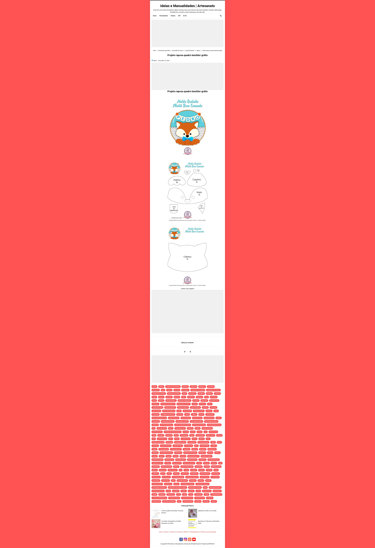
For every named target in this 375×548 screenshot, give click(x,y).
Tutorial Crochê (199, 498)
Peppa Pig (163, 470)
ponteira (176, 473)
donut (170, 428)
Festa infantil (200, 435)
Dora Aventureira (180, 428)
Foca (170, 438)
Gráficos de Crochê (158, 442)
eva (206, 432)
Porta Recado (204, 477)
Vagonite (197, 501)
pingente (193, 470)
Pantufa (214, 463)
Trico (190, 494)
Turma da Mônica (216, 494)
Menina (210, 452)
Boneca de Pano (171, 400)
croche (201, 414)
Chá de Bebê (187, 411)
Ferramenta (184, 435)
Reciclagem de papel (202, 484)
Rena (205, 487)
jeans (219, 442)
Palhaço (206, 463)
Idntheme (211, 544)
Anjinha (169, 390)
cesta (179, 411)
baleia (154, 397)
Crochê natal (209, 414)
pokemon (155, 473)
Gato (208, 438)
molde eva (202, 459)
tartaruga (161, 494)
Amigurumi (156, 390)
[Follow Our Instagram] (185, 539)
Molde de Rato (192, 459)
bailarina (217, 393)
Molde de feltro (180, 459)
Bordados (155, 404)
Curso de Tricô (197, 418)
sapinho (191, 491)
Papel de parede (166, 466)
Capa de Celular (195, 407)
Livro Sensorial (163, 449)
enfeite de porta (157, 432)
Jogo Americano (166, 445)
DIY (153, 428)
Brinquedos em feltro (184, 404)
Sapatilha (175, 491)
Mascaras (202, 452)
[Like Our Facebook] (181, 539)
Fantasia (160, 435)
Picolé (186, 470)
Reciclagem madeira (195, 487)
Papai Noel (156, 466)
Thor (178, 494)
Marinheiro (178, 452)
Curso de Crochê (173, 418)
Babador (209, 393)
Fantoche (169, 435)
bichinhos (191, 397)
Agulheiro (193, 386)
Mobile (176, 456)
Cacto (209, 404)
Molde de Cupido (157, 459)
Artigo (184, 393)
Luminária (186, 449)
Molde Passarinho (213, 459)
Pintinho (209, 470)
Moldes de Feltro (157, 463)
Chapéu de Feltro (199, 411)
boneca (161, 400)
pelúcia (155, 470)
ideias (213, 442)
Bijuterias (199, 397)
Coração (179, 414)
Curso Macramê (209, 418)
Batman (177, 397)
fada (154, 435)
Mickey (155, 456)
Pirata (216, 470)
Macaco (194, 449)
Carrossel (213, 407)
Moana (169, 456)
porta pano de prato (192, 477)
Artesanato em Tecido (213, 390)
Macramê (202, 449)
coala (216, 411)
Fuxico (194, 438)
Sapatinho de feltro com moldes (207, 510)
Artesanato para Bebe (159, 393)
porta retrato (215, 477)
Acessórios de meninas (173, 386)
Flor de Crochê (162, 438)
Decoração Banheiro (167, 421)
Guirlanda (169, 442)
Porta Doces (166, 477)
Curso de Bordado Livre (159, 418)
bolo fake (213, 397)
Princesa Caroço (182, 480)
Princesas (193, 480)
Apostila (177, 390)
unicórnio (209, 498)
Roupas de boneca (215, 487)
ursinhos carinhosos (169, 501)
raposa (176, 484)
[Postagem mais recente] (185, 351)
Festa (191, 435)
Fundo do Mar (186, 438)
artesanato (185, 390)
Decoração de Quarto (211, 421)
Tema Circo (171, 494)
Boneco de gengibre (184, 400)
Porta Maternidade (178, 477)
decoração (156, 421)
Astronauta (192, 393)
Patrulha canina (216, 466)
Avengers (201, 393)
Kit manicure (188, 445)
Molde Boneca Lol (193, 456)
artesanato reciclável (174, 393)
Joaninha (155, 445)
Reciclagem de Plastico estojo (177, 487)
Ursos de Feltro (187, 501)
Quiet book (168, 484)
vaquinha (206, 501)
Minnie (161, 456)
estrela (199, 432)
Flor (154, 438)
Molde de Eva (169, 459)
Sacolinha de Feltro (158, 491)
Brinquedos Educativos (168, 404)
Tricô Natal (198, 494)
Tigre (184, 494)
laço (196, 445)
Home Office (191, 442)
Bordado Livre (214, 400)
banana (161, 397)
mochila (183, 456)
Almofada (211, 386)
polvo (162, 473)
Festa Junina (210, 435)
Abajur (154, 386)
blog (206, 397)
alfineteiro (202, 386)
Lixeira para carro (176, 449)
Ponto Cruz (185, 473)
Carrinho (205, 407)
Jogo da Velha (178, 445)
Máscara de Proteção (190, 452)
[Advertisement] (187, 33)
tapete (154, 494)
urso (179, 501)
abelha (161, 386)
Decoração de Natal (196, 421)
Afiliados (185, 386)
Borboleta (204, 400)
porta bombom (205, 473)
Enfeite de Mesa (207, 428)
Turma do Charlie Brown (159, 498)
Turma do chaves (174, 498)
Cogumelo (155, 414)
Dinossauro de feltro (199, 425)
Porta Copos (156, 477)
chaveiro (209, 411)
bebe (183, 397)
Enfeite (198, 428)
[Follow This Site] (190, 539)
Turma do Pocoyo (187, 498)
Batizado (169, 397)
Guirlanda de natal (180, 442)
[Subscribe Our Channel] (194, 539)
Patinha (207, 466)
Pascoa (176, 466)
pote (173, 480)
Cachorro (202, 404)
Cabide (195, 404)
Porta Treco (165, 480)
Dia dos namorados (166, 425)
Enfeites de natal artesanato (172, 432)
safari (168, 491)
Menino (217, 452)
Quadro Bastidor (157, 484)
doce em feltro (162, 428)
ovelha (199, 463)
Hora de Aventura (203, 442)
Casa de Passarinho (168, 411)
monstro (167, 463)
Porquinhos (194, 473)
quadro (208, 480)
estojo (193, 432)
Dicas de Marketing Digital (182, 425)
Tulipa (206, 494)
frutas (177, 438)
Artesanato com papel (198, 390)
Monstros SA (177, 463)
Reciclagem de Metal (187, 484)
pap (220, 463)
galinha (202, 438)
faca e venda (213, 432)
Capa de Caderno (183, 407)
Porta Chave (215, 473)
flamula (219, 435)
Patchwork (199, 466)
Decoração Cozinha (182, 421)
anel (163, 390)
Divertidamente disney (214, 425)
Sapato (184, 491)
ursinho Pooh (156, 501)
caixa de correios (170, 407)
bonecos (195, 400)
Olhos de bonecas (189, 463)
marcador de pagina (166, 452)
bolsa (154, 400)
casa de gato (156, 411)
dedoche (155, 425)
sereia (198, 491)
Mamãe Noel (212, 449)
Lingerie (213, 445)
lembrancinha (204, 445)
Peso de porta (173, 470)
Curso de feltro (186, 418)
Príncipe (201, 480)
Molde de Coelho (206, 456)
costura (194, 414)
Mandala (155, 452)
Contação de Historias (168, 414)
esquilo (186, 432)
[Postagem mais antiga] (190, 351)
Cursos (219, 418)
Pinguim (201, 470)
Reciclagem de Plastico (159, 487)
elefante (190, 428)
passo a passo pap (186, 466)
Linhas (154, 449)
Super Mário (217, 491)
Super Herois (207, 491)
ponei (169, 473)
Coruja (187, 414)
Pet (180, 470)
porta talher (156, 480)
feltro (176, 435)
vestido (214, 501)
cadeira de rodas (157, 407)
